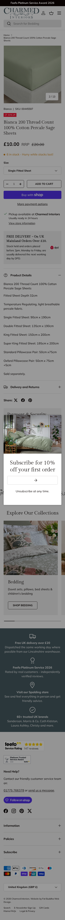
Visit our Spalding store (40, 3)
